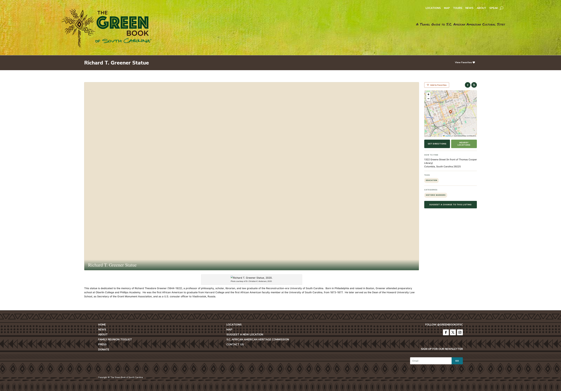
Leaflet (448, 135)
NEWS (102, 329)
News (469, 8)
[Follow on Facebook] (446, 332)
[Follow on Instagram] (460, 332)
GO (457, 360)
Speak (493, 8)
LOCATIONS (234, 324)
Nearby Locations (464, 143)
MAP (229, 329)
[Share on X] (474, 85)
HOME (102, 324)
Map (447, 8)
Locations (433, 8)
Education (431, 180)
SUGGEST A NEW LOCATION (244, 334)
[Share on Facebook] (467, 85)
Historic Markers (436, 195)
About (481, 8)
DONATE (103, 349)
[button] (451, 112)
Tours (457, 8)
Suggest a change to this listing (450, 204)
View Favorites (463, 62)
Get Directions (437, 144)
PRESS (102, 344)
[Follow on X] (453, 332)
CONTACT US (235, 344)
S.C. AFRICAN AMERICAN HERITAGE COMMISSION (257, 339)
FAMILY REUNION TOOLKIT (115, 339)
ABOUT (103, 334)
